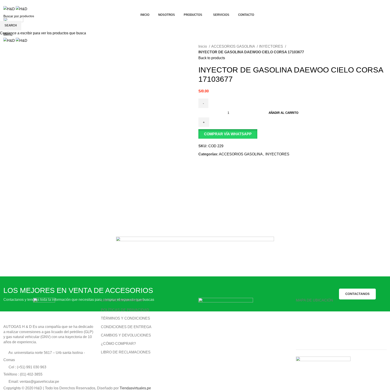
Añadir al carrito (283, 112)
